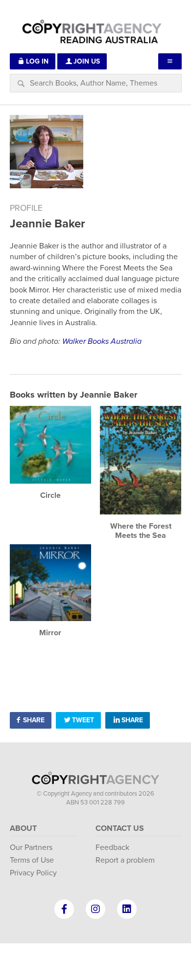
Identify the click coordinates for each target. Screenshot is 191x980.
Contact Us (120, 828)
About (23, 828)
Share (34, 720)
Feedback (112, 847)
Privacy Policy (33, 873)
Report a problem (125, 860)
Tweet (83, 720)
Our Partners (31, 847)
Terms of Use (32, 860)
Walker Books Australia (102, 341)
